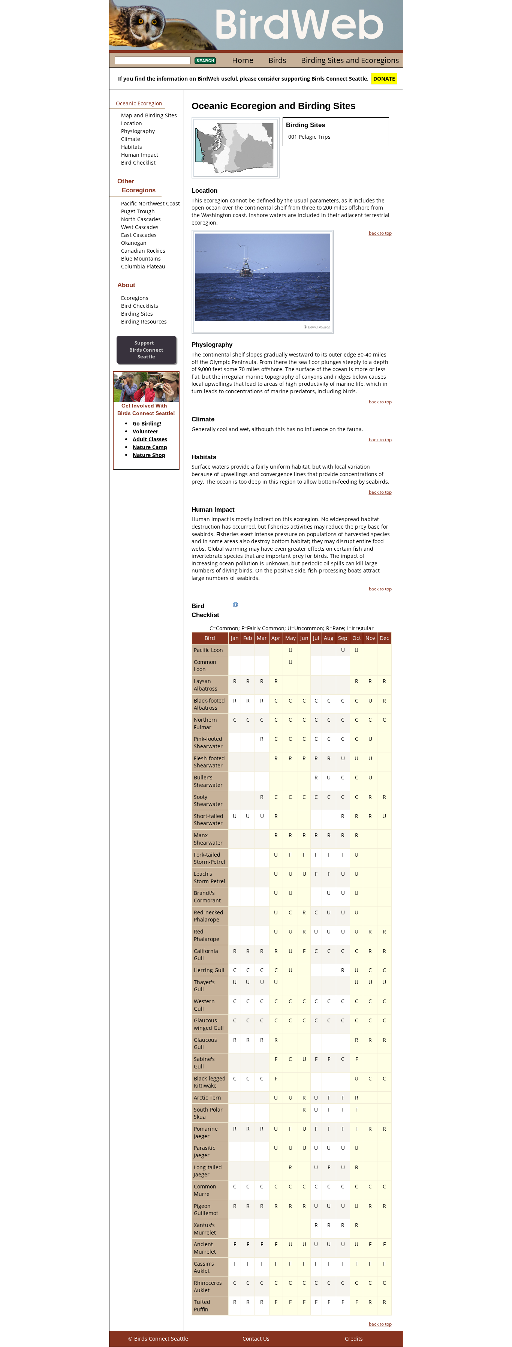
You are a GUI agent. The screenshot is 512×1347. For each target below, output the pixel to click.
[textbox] (152, 60)
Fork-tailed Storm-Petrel (209, 858)
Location (131, 123)
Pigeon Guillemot (206, 1209)
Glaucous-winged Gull (209, 1024)
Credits (354, 1338)
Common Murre (205, 1190)
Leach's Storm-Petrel (209, 877)
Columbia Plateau (143, 266)
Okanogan (134, 242)
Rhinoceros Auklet (208, 1286)
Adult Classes (150, 439)
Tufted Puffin (202, 1305)
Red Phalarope (206, 935)
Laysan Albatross (205, 684)
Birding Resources (144, 321)
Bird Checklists (139, 305)
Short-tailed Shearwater (208, 819)
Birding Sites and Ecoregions (350, 60)
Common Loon (205, 665)
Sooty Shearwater (208, 800)
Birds (277, 60)
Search (205, 60)
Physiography (138, 131)
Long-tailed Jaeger (208, 1171)
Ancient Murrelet (205, 1248)
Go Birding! (147, 423)
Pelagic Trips (315, 136)
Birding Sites (137, 313)
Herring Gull (209, 970)
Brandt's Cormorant (207, 896)
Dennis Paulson (319, 327)
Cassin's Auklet (204, 1267)
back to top (380, 233)
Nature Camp (150, 447)
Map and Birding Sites (149, 115)
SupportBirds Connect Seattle (146, 349)
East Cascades (139, 234)
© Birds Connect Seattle (158, 1338)
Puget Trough (138, 211)
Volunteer (145, 431)
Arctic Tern (207, 1097)
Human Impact (139, 154)
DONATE (384, 78)
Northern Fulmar (205, 723)
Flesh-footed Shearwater (209, 762)
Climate (130, 138)
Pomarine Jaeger (206, 1132)
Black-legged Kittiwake (210, 1082)
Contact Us (256, 1338)
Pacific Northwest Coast (150, 203)
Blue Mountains (141, 258)
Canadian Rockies (143, 250)
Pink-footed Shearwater (208, 742)
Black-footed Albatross (209, 704)
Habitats (131, 146)
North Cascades (141, 219)
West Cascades (140, 227)
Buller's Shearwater (208, 781)
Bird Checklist (138, 162)
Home (242, 60)
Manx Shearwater (208, 839)
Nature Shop (149, 454)
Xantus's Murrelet (205, 1228)
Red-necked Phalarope (208, 916)
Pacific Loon (208, 649)
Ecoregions (134, 297)
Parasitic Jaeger (204, 1151)
